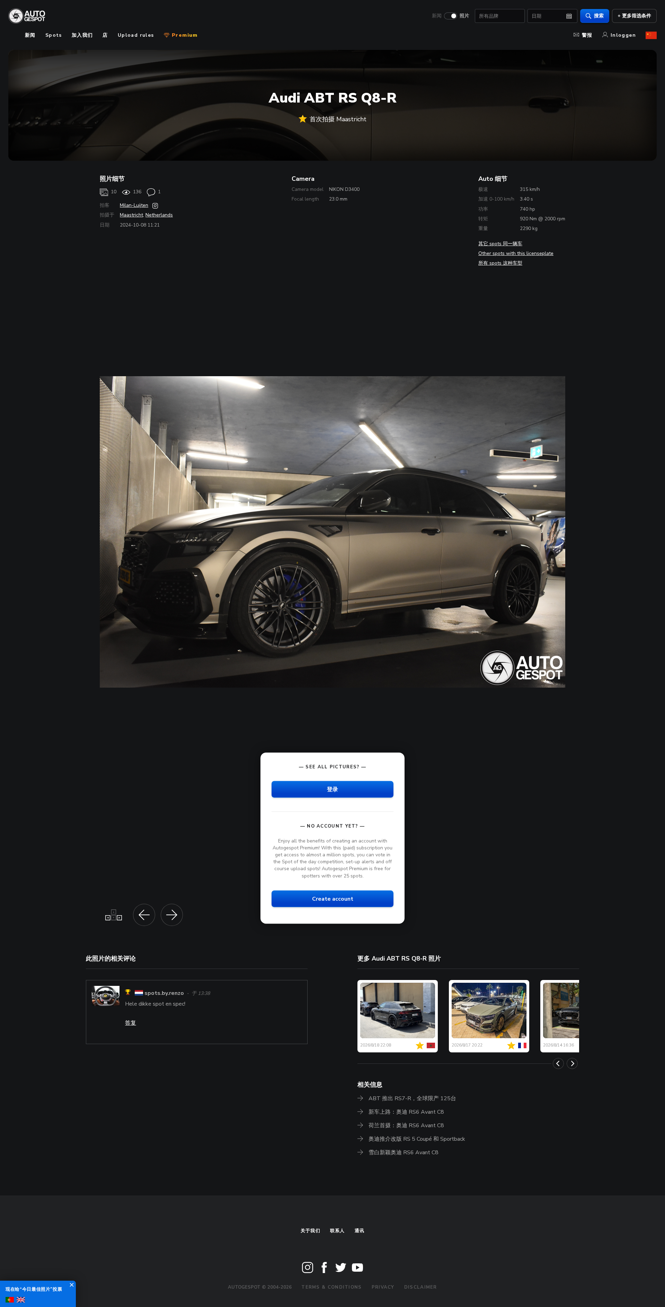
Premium (184, 35)
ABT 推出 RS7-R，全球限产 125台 (412, 1098)
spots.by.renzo (164, 993)
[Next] (572, 1063)
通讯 (360, 1231)
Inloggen (623, 35)
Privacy (383, 1287)
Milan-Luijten (134, 205)
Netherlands (159, 215)
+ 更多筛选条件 (634, 15)
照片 (464, 16)
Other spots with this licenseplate (515, 253)
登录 (332, 789)
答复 (130, 1023)
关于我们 (310, 1231)
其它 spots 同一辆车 (500, 243)
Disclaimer (420, 1287)
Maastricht (131, 215)
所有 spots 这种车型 (500, 263)
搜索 (599, 15)
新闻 (437, 16)
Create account (332, 898)
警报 (587, 35)
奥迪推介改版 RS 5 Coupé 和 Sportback (417, 1139)
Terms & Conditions (331, 1287)
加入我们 (82, 35)
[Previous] (558, 1063)
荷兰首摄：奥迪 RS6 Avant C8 (406, 1125)
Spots (53, 35)
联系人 (337, 1231)
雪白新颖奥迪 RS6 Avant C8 (403, 1152)
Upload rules (136, 35)
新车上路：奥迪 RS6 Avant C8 (406, 1112)
